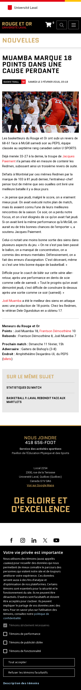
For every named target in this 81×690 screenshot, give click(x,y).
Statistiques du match (23, 388)
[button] (21, 683)
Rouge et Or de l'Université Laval (17, 25)
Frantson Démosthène (55, 331)
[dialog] (40, 618)
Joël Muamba (11, 301)
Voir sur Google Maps (40, 485)
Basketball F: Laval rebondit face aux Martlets (35, 400)
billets (7, 359)
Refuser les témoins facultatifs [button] (28, 672)
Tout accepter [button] (17, 662)
